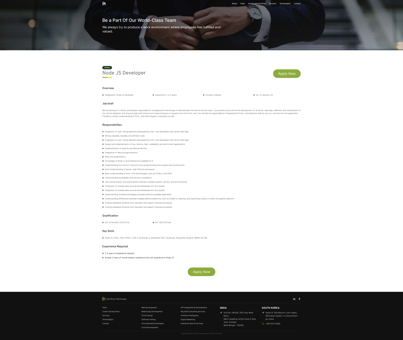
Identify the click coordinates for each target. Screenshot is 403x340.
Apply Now (287, 74)
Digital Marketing (188, 319)
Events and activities (257, 4)
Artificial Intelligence (189, 315)
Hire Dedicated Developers (152, 323)
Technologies (285, 4)
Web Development (149, 307)
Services (272, 4)
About (234, 4)
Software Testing (148, 319)
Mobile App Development (152, 311)
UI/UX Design (147, 315)
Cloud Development (149, 327)
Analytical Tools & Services (192, 323)
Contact (297, 4)
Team (242, 4)
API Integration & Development (194, 307)
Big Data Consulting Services (193, 311)
